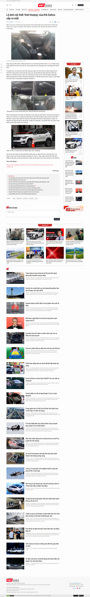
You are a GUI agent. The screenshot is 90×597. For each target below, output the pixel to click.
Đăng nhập (80, 5)
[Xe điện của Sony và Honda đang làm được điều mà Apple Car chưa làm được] (15, 563)
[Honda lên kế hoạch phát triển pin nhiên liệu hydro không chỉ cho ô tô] (15, 503)
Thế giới (60, 9)
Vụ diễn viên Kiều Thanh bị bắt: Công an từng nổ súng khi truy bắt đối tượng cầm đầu (74, 243)
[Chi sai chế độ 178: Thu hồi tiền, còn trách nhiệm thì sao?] (73, 73)
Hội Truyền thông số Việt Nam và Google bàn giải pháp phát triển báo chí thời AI (34, 261)
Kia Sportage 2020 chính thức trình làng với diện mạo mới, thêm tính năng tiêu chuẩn (29, 178)
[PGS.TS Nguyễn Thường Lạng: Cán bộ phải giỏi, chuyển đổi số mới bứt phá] (55, 234)
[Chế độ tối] (75, 5)
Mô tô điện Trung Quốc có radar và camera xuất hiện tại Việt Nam (71, 134)
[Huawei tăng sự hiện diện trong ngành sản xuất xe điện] (79, 182)
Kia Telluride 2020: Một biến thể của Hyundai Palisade (22, 186)
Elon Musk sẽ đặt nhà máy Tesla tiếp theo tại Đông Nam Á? (42, 530)
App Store (75, 595)
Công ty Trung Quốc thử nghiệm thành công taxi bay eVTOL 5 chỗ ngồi (42, 469)
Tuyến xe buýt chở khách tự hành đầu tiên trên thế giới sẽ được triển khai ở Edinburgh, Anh (42, 515)
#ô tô (36, 198)
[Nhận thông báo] (73, 5)
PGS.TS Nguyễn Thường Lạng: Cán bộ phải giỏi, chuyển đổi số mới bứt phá (54, 243)
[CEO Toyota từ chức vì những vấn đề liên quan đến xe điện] (15, 548)
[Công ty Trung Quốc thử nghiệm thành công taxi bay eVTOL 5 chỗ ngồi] (15, 473)
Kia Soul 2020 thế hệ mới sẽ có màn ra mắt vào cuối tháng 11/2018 (24, 188)
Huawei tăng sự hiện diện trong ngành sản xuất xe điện (69, 182)
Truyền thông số (79, 9)
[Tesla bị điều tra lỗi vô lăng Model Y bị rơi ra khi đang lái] (15, 398)
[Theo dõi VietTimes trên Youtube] (77, 588)
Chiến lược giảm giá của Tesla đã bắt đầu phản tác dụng (42, 364)
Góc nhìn (18, 9)
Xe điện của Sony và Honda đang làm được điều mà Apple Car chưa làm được (42, 560)
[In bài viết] (52, 22)
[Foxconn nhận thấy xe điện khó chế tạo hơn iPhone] (15, 353)
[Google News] (57, 22)
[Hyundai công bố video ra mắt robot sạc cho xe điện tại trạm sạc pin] (79, 199)
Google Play (81, 595)
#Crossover (25, 198)
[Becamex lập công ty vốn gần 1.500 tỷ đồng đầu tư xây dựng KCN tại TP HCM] (15, 253)
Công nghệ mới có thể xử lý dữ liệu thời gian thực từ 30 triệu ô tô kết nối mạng (42, 409)
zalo (75, 588)
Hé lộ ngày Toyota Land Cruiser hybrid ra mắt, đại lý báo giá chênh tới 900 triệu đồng (35, 243)
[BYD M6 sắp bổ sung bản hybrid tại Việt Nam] (73, 143)
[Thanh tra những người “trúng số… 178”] (73, 90)
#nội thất (31, 198)
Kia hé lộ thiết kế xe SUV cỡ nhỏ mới (17, 180)
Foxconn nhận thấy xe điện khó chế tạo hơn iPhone (43, 348)
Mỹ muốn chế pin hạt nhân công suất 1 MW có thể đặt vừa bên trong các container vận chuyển (15, 243)
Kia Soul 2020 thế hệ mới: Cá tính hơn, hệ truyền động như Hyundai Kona (26, 190)
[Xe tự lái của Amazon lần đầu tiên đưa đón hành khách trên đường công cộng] (15, 458)
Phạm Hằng (11, 21)
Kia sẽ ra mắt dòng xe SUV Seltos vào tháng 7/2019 (21, 184)
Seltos (49, 63)
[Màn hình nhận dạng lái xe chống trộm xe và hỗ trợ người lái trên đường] (15, 443)
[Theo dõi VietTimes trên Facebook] (73, 588)
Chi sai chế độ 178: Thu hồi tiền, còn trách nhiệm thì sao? (71, 81)
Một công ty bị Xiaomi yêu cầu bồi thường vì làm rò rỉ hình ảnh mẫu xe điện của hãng (42, 485)
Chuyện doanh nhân (68, 9)
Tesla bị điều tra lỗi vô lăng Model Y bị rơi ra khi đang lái (41, 394)
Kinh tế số (24, 9)
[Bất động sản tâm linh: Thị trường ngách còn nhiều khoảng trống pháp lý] (75, 253)
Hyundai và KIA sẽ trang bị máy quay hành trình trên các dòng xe (24, 192)
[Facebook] (50, 22)
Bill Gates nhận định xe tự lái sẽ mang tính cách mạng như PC (69, 191)
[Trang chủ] (7, 9)
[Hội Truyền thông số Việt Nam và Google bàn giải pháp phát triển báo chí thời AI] (35, 253)
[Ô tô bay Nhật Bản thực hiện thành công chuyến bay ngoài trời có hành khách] (15, 428)
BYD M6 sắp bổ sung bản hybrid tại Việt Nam (71, 151)
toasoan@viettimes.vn (76, 583)
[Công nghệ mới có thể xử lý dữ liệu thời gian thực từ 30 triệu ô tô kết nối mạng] (15, 413)
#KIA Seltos (19, 198)
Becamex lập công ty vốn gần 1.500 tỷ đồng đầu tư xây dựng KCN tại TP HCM (14, 261)
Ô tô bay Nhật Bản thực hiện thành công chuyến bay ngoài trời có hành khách (41, 424)
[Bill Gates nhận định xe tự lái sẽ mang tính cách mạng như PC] (79, 190)
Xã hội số (12, 9)
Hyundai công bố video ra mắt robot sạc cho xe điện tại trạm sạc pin (69, 199)
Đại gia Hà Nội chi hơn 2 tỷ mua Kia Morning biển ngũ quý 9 (23, 193)
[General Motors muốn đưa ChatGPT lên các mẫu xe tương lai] (15, 383)
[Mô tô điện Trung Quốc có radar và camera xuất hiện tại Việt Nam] (73, 126)
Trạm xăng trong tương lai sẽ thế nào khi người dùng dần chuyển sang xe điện (69, 163)
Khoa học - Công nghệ (34, 9)
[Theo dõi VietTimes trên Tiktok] (79, 588)
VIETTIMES (45, 5)
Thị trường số (44, 9)
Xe (8, 269)
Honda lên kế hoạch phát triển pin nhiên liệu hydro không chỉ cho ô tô (42, 500)
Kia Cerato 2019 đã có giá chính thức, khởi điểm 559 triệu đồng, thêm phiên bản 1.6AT (29, 182)
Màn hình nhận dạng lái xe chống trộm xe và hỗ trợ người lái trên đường (42, 439)
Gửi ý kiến (57, 219)
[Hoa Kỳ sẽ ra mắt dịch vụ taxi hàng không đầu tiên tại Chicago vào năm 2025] (79, 172)
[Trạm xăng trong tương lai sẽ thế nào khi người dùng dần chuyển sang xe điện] (79, 162)
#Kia (14, 198)
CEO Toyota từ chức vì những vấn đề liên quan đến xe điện (42, 545)
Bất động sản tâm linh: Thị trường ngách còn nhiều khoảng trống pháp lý (74, 261)
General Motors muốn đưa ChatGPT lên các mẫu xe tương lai (42, 379)
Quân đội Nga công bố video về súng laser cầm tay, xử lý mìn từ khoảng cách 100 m (54, 261)
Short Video (53, 9)
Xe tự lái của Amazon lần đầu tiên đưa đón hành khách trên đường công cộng (41, 454)
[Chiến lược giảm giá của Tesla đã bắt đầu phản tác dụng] (15, 368)
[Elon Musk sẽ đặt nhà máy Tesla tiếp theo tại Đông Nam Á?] (15, 533)
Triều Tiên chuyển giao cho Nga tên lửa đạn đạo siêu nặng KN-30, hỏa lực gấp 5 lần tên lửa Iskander (71, 116)
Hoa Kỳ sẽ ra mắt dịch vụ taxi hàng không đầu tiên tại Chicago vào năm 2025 (69, 173)
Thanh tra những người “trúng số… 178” (70, 98)
